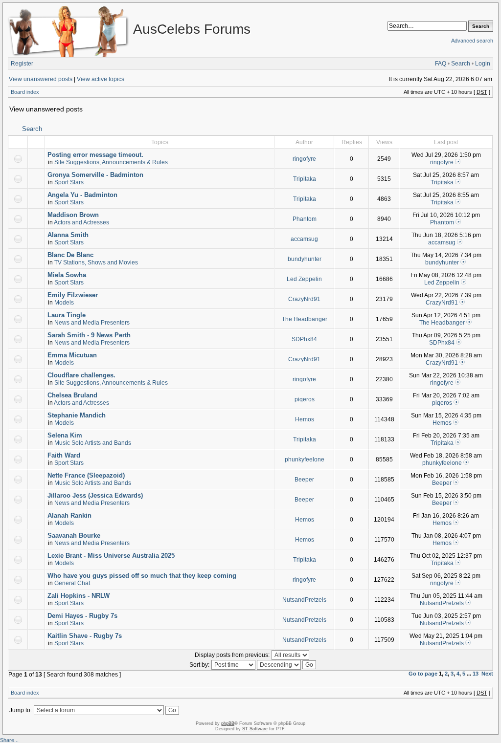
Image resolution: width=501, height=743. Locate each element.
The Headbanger (304, 319)
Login (482, 63)
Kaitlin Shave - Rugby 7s (84, 635)
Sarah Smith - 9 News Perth (89, 335)
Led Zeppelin (304, 279)
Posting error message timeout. (95, 154)
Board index (25, 92)
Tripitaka (304, 178)
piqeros (305, 399)
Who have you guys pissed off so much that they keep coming (141, 575)
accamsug (304, 239)
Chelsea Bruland (72, 395)
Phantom (305, 219)
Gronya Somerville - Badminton (95, 174)
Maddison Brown (73, 215)
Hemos (304, 419)
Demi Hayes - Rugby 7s (82, 615)
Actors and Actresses (81, 222)
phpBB (227, 723)
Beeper (304, 479)
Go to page (423, 674)
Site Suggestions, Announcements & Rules (111, 162)
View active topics (100, 79)
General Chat (72, 583)
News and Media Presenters (92, 322)
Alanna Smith (68, 235)
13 (475, 674)
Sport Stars (69, 182)
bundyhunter (304, 259)
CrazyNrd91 (304, 299)
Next (487, 674)
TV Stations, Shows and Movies (96, 262)
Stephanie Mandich (76, 415)
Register (22, 63)
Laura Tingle (66, 315)
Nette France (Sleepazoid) (86, 475)
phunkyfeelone (304, 459)
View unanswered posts (40, 79)
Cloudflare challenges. (81, 375)
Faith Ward (63, 455)
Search (460, 63)
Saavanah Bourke (73, 535)
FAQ (440, 63)
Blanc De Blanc (70, 255)
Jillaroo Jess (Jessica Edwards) (95, 495)
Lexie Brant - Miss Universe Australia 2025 (111, 555)
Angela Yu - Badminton (82, 194)
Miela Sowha (66, 275)
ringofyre (304, 158)
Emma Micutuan (72, 355)
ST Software (255, 728)
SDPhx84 (304, 339)
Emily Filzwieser (72, 295)
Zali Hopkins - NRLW (78, 595)
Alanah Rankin (69, 515)
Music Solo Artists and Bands (92, 442)
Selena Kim (64, 435)
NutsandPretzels (304, 599)
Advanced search (472, 41)
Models (64, 302)
